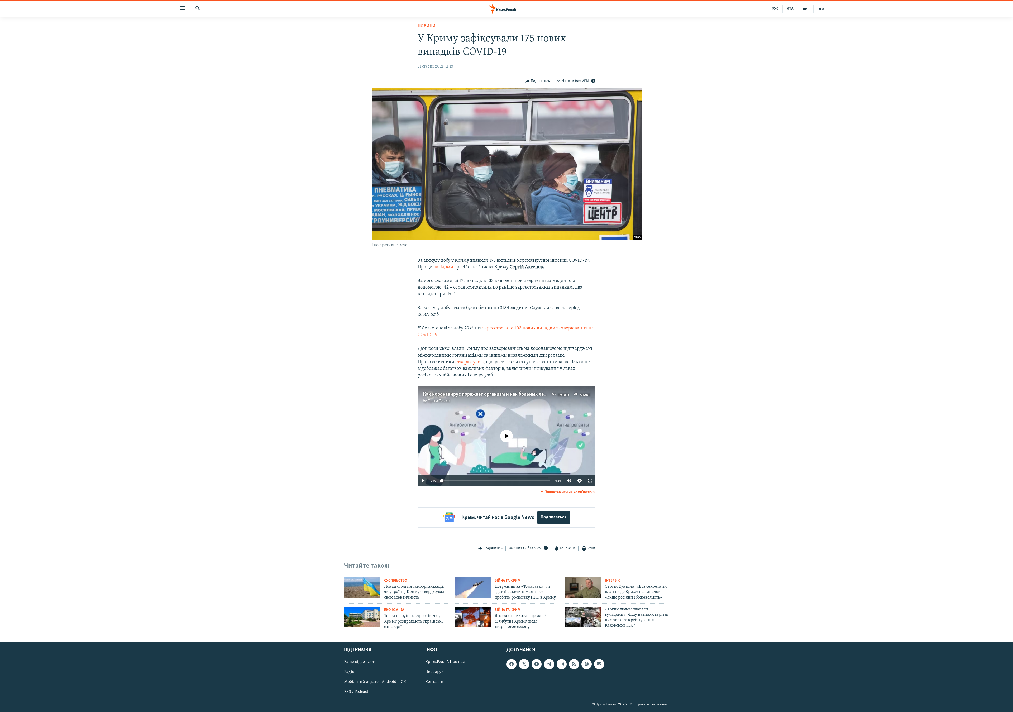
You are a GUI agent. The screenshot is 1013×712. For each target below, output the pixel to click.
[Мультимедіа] (805, 9)
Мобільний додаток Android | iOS (375, 682)
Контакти (434, 682)
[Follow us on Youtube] (537, 664)
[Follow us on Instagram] (562, 664)
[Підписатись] (599, 664)
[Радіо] (821, 9)
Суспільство (395, 581)
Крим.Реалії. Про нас (445, 662)
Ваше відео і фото (360, 662)
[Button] (537, 81)
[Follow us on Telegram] (549, 664)
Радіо (349, 672)
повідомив (444, 267)
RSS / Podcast (356, 692)
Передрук (434, 672)
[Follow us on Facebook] (511, 664)
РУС (775, 9)
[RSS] (574, 664)
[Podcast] (586, 664)
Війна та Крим (508, 581)
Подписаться (554, 517)
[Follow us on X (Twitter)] (524, 664)
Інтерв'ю (612, 581)
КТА (790, 9)
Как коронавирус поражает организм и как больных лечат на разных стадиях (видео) (516, 394)
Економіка (394, 610)
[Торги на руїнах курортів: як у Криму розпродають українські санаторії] (362, 617)
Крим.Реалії (439, 401)
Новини (427, 26)
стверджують (469, 362)
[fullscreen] (590, 480)
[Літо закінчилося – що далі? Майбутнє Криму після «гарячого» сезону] (473, 617)
